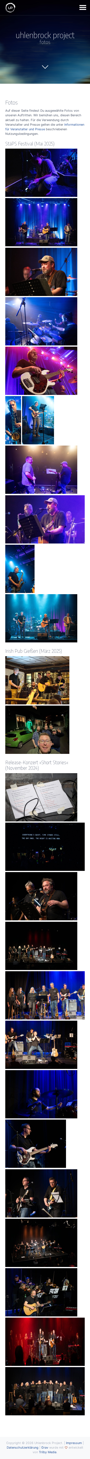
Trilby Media (47, 1452)
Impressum (74, 1443)
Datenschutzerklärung (22, 1447)
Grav (44, 1447)
